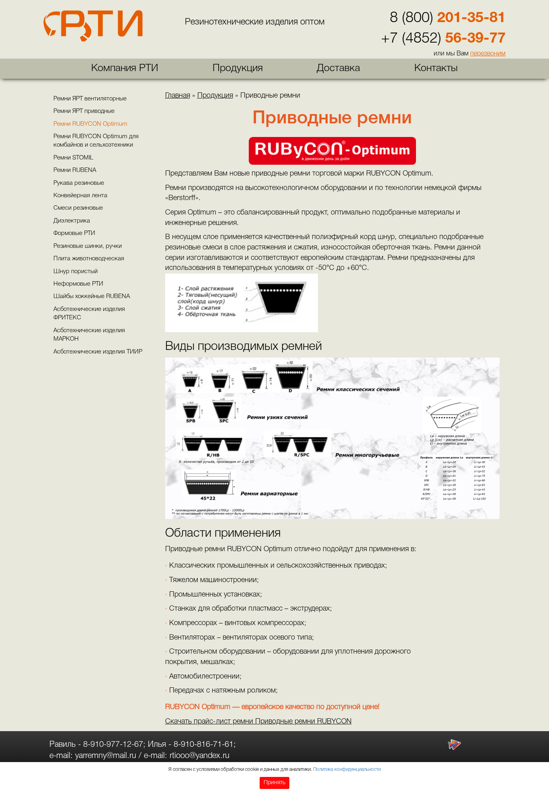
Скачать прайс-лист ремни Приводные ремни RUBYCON (258, 721)
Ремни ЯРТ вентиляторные (90, 99)
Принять (274, 782)
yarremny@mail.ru (105, 756)
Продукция (238, 68)
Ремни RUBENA (74, 170)
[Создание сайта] (454, 744)
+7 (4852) (443, 38)
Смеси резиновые (78, 208)
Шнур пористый (75, 271)
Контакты (436, 68)
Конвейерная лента (80, 195)
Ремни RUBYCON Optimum (90, 124)
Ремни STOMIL (73, 158)
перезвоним (488, 54)
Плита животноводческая (88, 259)
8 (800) (448, 18)
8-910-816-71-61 (204, 744)
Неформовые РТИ (78, 284)
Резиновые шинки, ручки (87, 246)
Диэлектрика (71, 221)
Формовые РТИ (74, 233)
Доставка (338, 68)
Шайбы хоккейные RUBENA (91, 296)
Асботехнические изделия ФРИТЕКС (89, 314)
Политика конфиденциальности (347, 769)
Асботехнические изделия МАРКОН (89, 335)
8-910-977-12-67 (113, 744)
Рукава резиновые (78, 183)
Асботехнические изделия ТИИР (97, 352)
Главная (177, 95)
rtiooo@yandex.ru (199, 756)
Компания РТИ (124, 68)
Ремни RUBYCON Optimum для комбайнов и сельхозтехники (96, 141)
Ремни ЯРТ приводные (84, 111)
